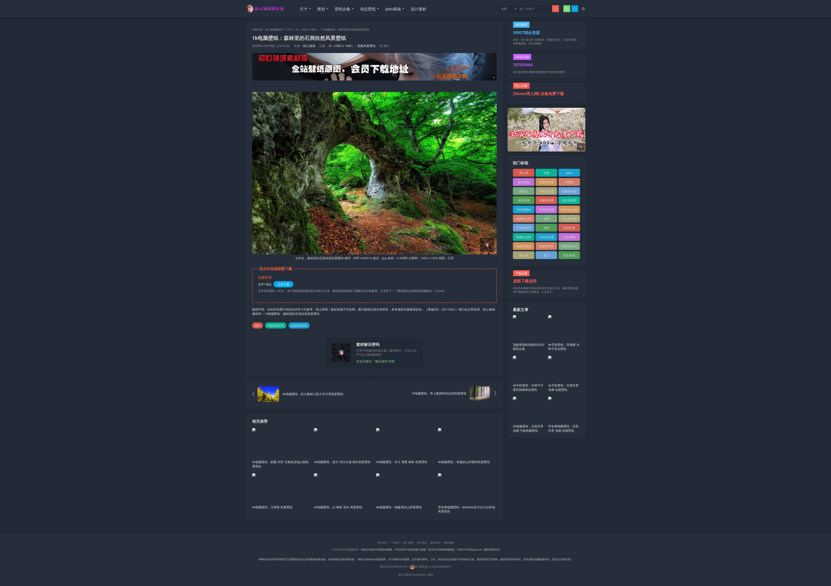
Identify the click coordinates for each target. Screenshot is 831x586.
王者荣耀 (569, 237)
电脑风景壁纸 (366, 45)
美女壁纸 (524, 182)
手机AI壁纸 (523, 209)
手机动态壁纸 (546, 238)
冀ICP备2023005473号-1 (394, 566)
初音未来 (569, 255)
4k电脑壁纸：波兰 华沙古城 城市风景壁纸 (342, 462)
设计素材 (418, 8)
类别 (321, 8)
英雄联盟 (569, 227)
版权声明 (435, 542)
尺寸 (304, 8)
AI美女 (523, 191)
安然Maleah (569, 246)
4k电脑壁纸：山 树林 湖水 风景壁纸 (338, 507)
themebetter (419, 574)
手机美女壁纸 (569, 219)
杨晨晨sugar (569, 209)
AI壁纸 (569, 182)
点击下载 (283, 284)
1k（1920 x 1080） (307, 29)
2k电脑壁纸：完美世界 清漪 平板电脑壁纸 (528, 428)
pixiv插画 (393, 8)
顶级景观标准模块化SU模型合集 (528, 346)
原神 (546, 227)
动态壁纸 (368, 8)
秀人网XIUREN (523, 174)
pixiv (569, 173)
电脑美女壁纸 (523, 219)
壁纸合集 (342, 8)
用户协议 (422, 542)
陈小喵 (523, 255)
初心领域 (309, 45)
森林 (257, 325)
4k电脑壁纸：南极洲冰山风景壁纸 (399, 507)
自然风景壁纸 (299, 325)
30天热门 (382, 542)
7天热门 (395, 542)
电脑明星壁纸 (523, 247)
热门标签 (408, 542)
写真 (546, 173)
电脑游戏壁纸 (569, 192)
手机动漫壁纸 (546, 192)
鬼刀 (546, 255)
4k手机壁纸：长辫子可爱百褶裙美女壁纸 (528, 387)
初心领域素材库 (274, 29)
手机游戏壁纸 (546, 210)
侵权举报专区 (492, 549)
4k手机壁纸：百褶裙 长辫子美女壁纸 (564, 346)
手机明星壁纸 (523, 228)
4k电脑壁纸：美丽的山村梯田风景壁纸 (464, 462)
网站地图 (449, 542)
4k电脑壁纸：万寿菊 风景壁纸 (272, 507)
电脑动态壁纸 (523, 238)
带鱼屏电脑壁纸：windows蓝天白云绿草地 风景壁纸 (466, 509)
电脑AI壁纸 (546, 246)
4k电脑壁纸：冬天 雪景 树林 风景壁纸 (401, 462)
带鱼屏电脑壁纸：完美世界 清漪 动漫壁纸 (563, 428)
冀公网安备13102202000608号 (432, 566)
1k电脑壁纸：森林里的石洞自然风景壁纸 (292, 313)
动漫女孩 (524, 200)
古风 (546, 218)
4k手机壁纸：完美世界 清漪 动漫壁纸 (563, 387)
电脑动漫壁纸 (546, 183)
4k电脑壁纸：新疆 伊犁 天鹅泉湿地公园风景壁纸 (280, 464)
